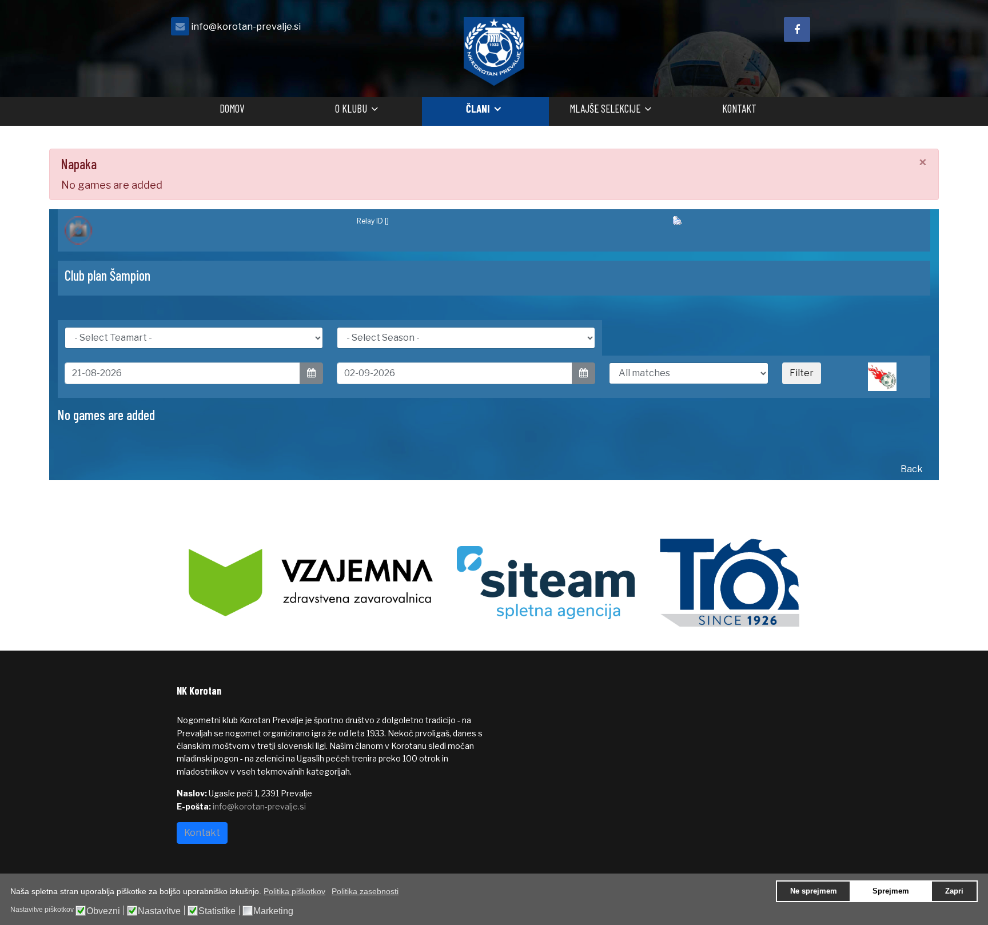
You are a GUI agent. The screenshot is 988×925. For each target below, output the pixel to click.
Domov (232, 108)
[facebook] (797, 29)
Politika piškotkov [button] (294, 891)
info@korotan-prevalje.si (246, 26)
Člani (478, 108)
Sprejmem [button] (891, 891)
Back (912, 469)
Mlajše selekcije (604, 108)
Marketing (273, 911)
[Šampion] (895, 376)
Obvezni (103, 911)
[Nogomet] (204, 230)
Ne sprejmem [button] (813, 891)
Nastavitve (159, 911)
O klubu (351, 108)
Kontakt (739, 108)
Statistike (217, 911)
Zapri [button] (954, 891)
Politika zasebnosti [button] (365, 891)
